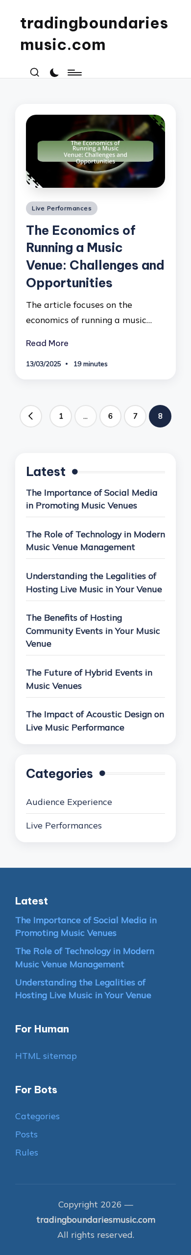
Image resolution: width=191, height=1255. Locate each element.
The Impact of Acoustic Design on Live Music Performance (95, 720)
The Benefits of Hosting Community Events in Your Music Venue (93, 630)
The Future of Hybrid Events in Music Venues (89, 679)
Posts (26, 1134)
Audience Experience (69, 801)
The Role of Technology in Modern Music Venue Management (95, 540)
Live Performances (62, 208)
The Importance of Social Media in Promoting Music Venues (92, 499)
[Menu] (74, 72)
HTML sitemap (46, 1055)
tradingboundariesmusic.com (94, 33)
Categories (37, 1115)
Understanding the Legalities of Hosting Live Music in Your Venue (94, 582)
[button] (31, 416)
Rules (26, 1152)
